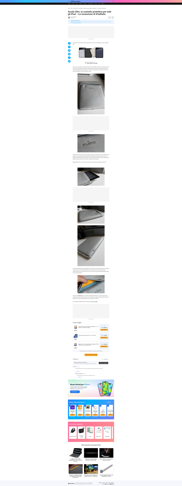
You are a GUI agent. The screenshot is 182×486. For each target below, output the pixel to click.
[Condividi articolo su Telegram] (69, 54)
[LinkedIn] (112, 484)
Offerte (102, 3)
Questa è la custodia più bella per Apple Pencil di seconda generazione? (75, 476)
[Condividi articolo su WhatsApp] (69, 57)
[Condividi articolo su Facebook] (69, 43)
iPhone (69, 3)
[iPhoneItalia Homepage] (76, 1)
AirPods (80, 3)
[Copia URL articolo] (69, 61)
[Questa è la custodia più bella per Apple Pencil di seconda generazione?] (76, 469)
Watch (85, 3)
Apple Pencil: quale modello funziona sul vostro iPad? (91, 459)
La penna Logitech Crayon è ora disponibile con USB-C (106, 475)
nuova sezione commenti (77, 22)
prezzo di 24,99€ (94, 301)
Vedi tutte (109, 402)
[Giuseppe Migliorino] (69, 17)
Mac (76, 3)
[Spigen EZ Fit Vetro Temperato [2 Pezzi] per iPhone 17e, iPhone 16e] (95, 407)
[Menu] (69, 1)
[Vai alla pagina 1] (87, 417)
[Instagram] (107, 484)
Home (69, 8)
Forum (96, 3)
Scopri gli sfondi (74, 391)
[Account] (113, 1)
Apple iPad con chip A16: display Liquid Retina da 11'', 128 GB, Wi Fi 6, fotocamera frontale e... (88, 327)
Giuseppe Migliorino (73, 16)
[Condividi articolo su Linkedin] (69, 50)
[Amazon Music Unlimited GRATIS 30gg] (72, 407)
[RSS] (113, 484)
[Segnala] (79, 371)
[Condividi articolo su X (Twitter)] (69, 47)
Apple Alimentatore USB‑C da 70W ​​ (103, 411)
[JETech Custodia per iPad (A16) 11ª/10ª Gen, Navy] (76, 336)
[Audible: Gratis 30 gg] (80, 407)
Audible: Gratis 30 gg (80, 411)
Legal (106, 482)
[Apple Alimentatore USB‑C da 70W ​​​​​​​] (103, 407)
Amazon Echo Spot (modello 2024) (88, 411)
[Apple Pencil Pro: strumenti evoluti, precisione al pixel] (110, 407)
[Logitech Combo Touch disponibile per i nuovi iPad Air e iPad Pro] (76, 453)
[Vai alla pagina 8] (93, 417)
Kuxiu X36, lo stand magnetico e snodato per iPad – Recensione (91, 475)
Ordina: (102, 359)
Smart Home (90, 3)
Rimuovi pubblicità (91, 131)
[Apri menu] (80, 1)
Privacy (109, 482)
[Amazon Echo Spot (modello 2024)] (88, 407)
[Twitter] (104, 484)
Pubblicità (112, 482)
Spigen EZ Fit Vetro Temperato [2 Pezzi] (95, 411)
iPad (73, 3)
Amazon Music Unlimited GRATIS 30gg (72, 411)
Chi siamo (100, 482)
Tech (99, 3)
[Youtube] (105, 484)
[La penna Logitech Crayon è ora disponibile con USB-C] (106, 469)
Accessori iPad (75, 8)
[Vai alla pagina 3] (89, 417)
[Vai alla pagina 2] (88, 417)
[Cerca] (70, 1)
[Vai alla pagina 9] (94, 417)
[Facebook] (102, 484)
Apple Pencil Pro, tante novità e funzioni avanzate (106, 459)
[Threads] (108, 484)
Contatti (103, 482)
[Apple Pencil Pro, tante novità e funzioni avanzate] (106, 453)
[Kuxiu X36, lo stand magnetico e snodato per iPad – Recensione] (91, 469)
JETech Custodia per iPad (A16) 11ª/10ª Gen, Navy (87, 335)
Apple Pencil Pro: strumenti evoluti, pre (110, 411)
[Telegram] (110, 484)
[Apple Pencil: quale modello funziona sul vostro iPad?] (91, 453)
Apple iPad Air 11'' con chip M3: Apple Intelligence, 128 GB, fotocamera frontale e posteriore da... (88, 345)
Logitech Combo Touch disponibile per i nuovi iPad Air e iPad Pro (75, 460)
